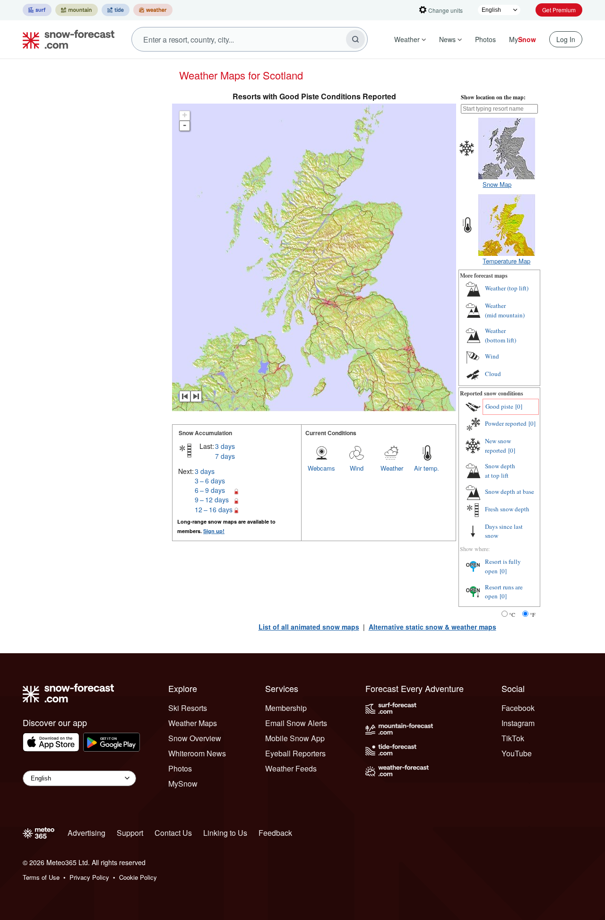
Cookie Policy (138, 877)
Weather (407, 39)
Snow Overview (194, 738)
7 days (225, 456)
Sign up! (214, 530)
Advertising (86, 832)
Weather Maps (192, 723)
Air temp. (426, 468)
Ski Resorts (187, 707)
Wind (356, 468)
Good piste (499, 406)
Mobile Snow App (295, 738)
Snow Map (497, 184)
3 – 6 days (210, 480)
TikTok (512, 738)
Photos (485, 39)
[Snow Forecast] (66, 39)
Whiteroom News (197, 753)
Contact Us (173, 832)
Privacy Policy (89, 877)
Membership (286, 707)
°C (512, 614)
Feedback (275, 832)
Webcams (321, 468)
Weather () (506, 288)
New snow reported (498, 446)
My (522, 39)
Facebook (518, 707)
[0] (518, 406)
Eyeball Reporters (295, 753)
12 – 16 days (214, 509)
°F (533, 614)
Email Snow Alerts (296, 723)
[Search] (355, 39)
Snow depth (500, 471)
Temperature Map (506, 260)
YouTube (516, 753)
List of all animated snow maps (309, 626)
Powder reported (506, 423)
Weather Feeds (291, 768)
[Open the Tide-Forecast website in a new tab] (116, 10)
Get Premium (559, 10)
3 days (225, 446)
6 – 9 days (210, 490)
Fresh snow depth (507, 509)
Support (130, 832)
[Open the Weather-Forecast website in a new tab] (153, 10)
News (447, 39)
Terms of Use (41, 877)
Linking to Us (225, 832)
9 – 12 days (212, 499)
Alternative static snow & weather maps (432, 626)
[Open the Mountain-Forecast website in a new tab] (76, 10)
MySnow (183, 783)
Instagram (518, 723)
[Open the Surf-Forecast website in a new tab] (37, 10)
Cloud (493, 373)
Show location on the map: (493, 97)
